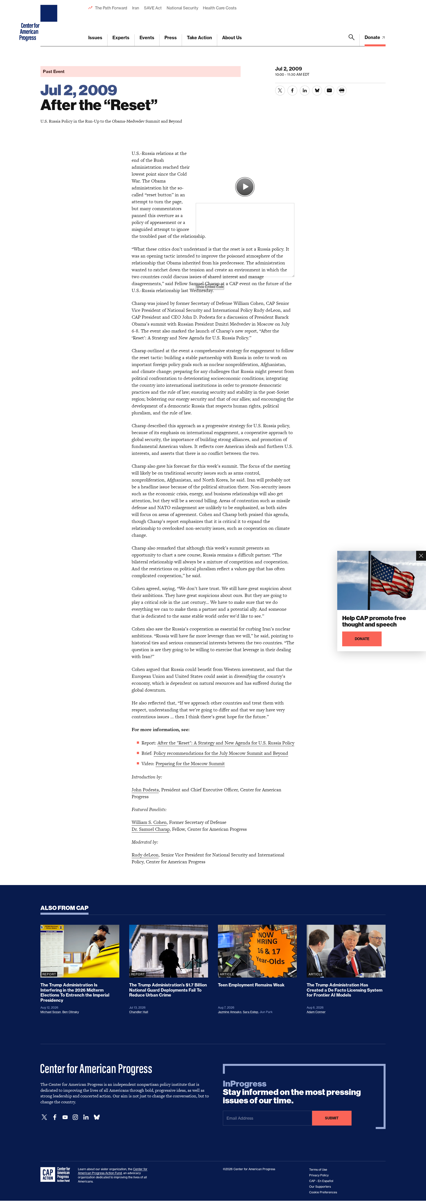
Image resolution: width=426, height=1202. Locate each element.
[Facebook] (55, 1117)
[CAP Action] (56, 1174)
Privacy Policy (319, 1175)
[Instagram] (75, 1117)
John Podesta (145, 789)
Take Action (199, 37)
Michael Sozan (50, 1012)
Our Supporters (320, 1186)
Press (170, 37)
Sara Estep (250, 1012)
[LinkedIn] (86, 1117)
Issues (95, 37)
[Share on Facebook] (292, 90)
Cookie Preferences (323, 1192)
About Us (232, 37)
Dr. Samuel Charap (151, 829)
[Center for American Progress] (49, 23)
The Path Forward (111, 7)
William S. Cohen (149, 822)
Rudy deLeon (145, 854)
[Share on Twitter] (280, 90)
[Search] (352, 40)
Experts (120, 37)
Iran (135, 7)
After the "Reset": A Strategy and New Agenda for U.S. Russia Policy (226, 743)
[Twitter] (44, 1117)
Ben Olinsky (70, 1012)
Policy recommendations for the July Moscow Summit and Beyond (221, 753)
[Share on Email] (329, 90)
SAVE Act (153, 7)
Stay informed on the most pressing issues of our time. (292, 1092)
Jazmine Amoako (229, 1012)
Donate (373, 37)
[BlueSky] (96, 1117)
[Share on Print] (342, 90)
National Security (182, 7)
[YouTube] (65, 1117)
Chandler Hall (138, 1012)
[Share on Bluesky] (317, 90)
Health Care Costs (219, 7)
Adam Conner (316, 1012)
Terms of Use (318, 1169)
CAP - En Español (321, 1181)
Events (147, 37)
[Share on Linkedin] (305, 90)
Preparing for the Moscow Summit (190, 763)
